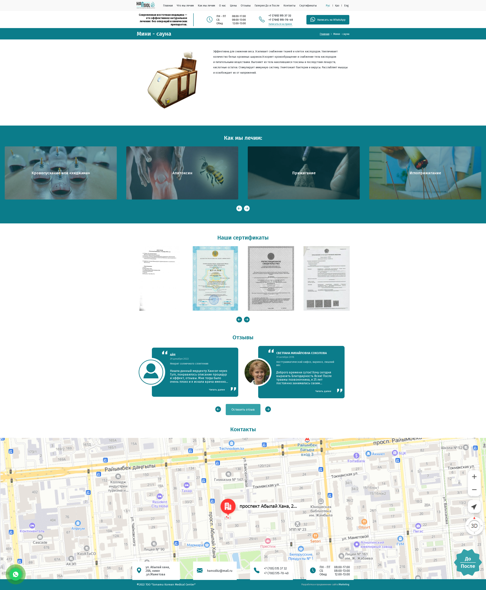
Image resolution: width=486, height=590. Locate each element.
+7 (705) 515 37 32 (279, 15)
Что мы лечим (185, 5)
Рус (328, 5)
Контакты (289, 5)
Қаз (337, 5)
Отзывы (246, 5)
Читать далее (217, 391)
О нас (222, 5)
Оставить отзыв (243, 409)
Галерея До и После (267, 5)
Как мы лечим (206, 5)
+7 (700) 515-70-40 (280, 19)
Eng (346, 5)
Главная (168, 5)
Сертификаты (308, 5)
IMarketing (343, 584)
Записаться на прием (280, 24)
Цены (233, 5)
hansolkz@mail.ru (219, 571)
